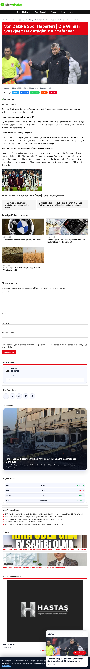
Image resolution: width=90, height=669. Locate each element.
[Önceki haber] (78, 412)
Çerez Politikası (66, 12)
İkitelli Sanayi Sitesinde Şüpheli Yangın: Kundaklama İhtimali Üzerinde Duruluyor (34, 519)
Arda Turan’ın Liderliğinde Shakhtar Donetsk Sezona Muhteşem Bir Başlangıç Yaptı (35, 524)
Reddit (44, 92)
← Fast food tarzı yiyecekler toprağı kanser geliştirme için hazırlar (16, 205)
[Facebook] (6, 396)
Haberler (5, 20)
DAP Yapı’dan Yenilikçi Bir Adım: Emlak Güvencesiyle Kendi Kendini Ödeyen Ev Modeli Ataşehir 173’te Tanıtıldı (44, 514)
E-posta (6, 323)
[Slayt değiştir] (40, 650)
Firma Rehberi (40, 12)
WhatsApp (35, 92)
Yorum (5, 292)
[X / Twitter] (12, 396)
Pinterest (53, 92)
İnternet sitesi (8, 332)
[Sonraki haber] (83, 412)
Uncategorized (15, 20)
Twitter (15, 92)
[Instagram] (19, 396)
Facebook (24, 92)
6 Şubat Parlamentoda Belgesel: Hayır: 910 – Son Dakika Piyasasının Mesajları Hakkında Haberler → (61, 204)
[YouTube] (25, 396)
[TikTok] (32, 396)
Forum (53, 12)
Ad (4, 314)
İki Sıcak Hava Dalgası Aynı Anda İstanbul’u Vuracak (23, 522)
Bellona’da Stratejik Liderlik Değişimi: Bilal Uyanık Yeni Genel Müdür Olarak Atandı (34, 517)
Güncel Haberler (23, 12)
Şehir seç (10, 375)
